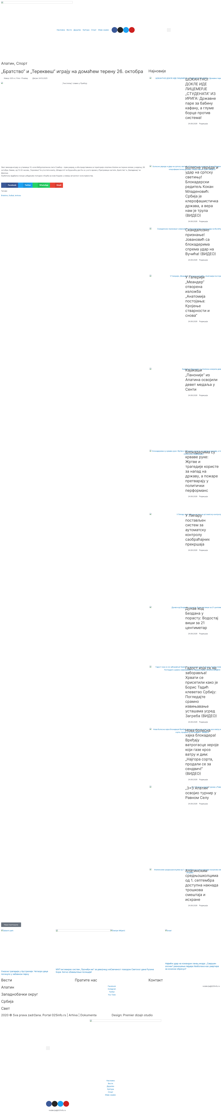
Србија (7, 1001)
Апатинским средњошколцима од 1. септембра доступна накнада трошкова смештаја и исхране (201, 885)
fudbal (11, 195)
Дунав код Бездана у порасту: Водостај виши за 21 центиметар (201, 618)
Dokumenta (88, 1015)
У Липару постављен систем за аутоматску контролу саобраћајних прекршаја (197, 529)
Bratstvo (4, 195)
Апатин (7, 63)
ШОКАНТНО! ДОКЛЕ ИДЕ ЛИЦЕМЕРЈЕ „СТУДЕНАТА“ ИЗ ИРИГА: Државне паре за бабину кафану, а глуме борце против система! (200, 98)
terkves (18, 195)
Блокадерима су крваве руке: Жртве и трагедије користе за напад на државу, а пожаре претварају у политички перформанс (202, 471)
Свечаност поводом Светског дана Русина (132, 969)
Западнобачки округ (19, 994)
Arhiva (73, 1015)
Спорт (21, 63)
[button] (169, 30)
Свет (5, 1008)
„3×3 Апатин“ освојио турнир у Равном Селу (200, 793)
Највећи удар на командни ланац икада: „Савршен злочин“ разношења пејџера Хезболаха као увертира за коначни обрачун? (192, 966)
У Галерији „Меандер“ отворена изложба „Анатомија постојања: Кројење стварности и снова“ (197, 296)
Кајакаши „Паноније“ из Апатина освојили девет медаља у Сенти (201, 379)
